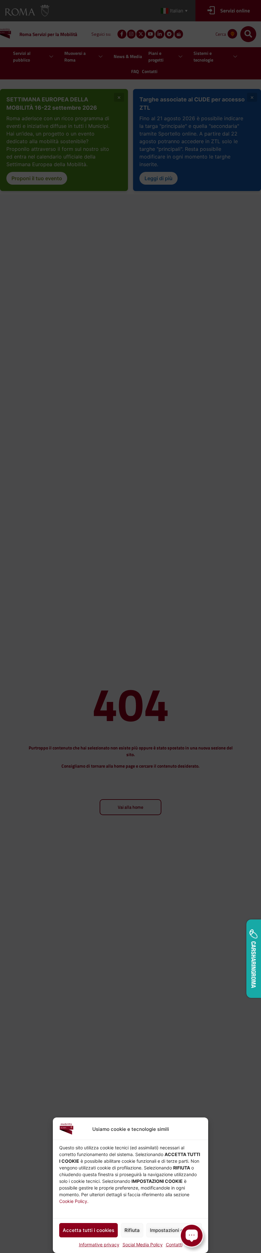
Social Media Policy (143, 1244)
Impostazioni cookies (174, 1230)
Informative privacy (99, 1244)
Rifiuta (132, 1230)
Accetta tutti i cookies (88, 1230)
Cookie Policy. (73, 1201)
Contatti (174, 1244)
